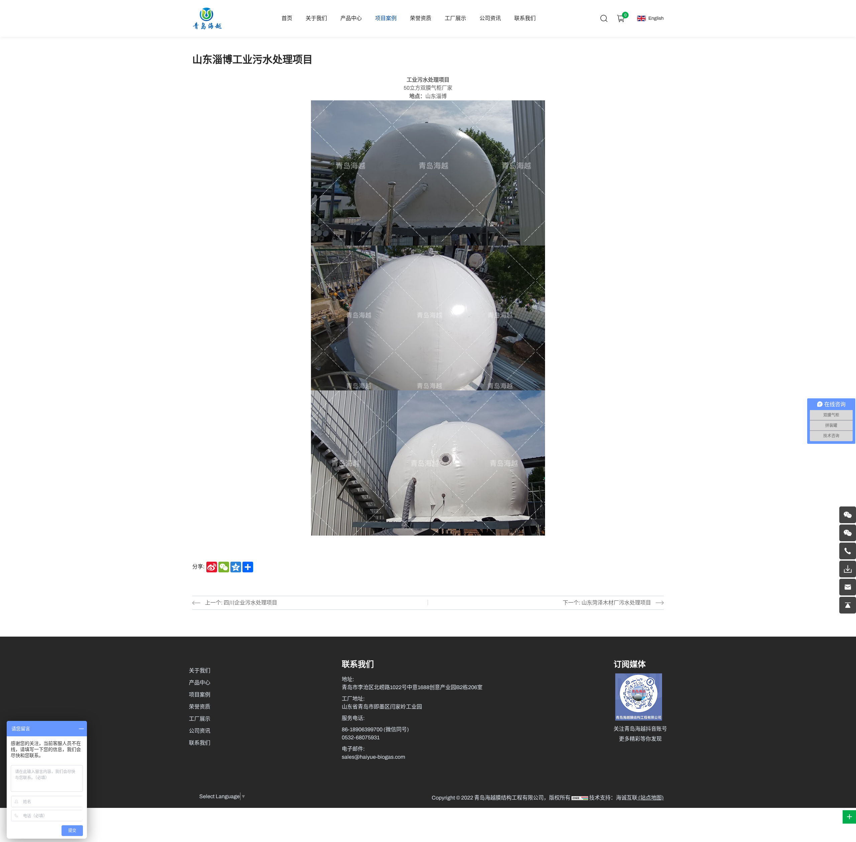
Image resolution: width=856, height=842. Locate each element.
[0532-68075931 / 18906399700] (847, 551)
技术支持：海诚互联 (613, 798)
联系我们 (525, 18)
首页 (287, 18)
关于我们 (316, 18)
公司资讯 (490, 18)
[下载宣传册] (847, 569)
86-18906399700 (363, 729)
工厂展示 (455, 18)
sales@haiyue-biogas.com (373, 757)
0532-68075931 (361, 737)
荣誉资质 (420, 18)
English (656, 18)
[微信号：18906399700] (847, 514)
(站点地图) (650, 798)
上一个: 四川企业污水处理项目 (241, 602)
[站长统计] (579, 798)
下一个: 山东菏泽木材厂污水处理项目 (607, 602)
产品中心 (351, 18)
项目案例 (386, 18)
